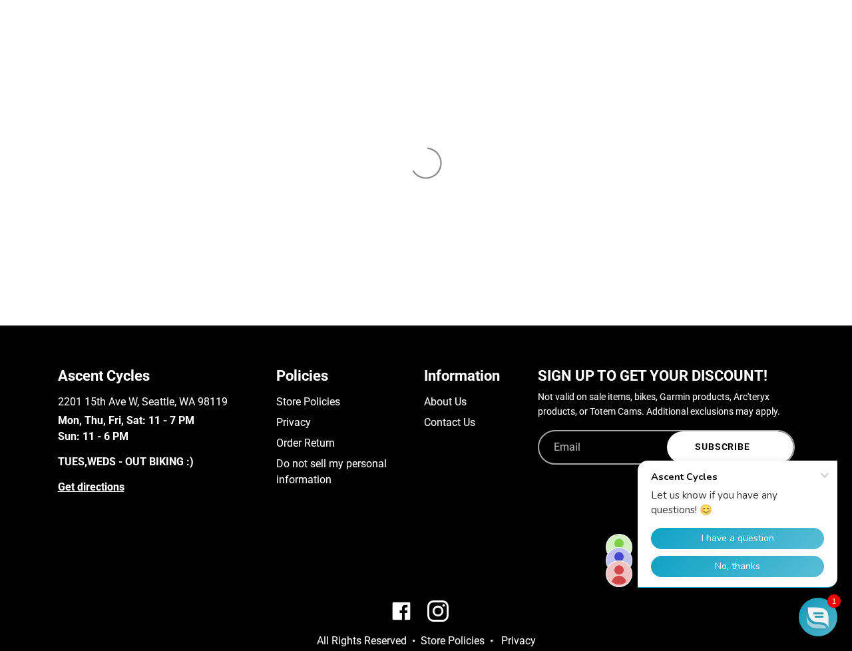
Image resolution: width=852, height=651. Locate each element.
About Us (445, 401)
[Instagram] (83, 556)
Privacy (293, 422)
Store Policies (308, 401)
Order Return (305, 443)
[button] (818, 617)
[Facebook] (64, 556)
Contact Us (449, 422)
